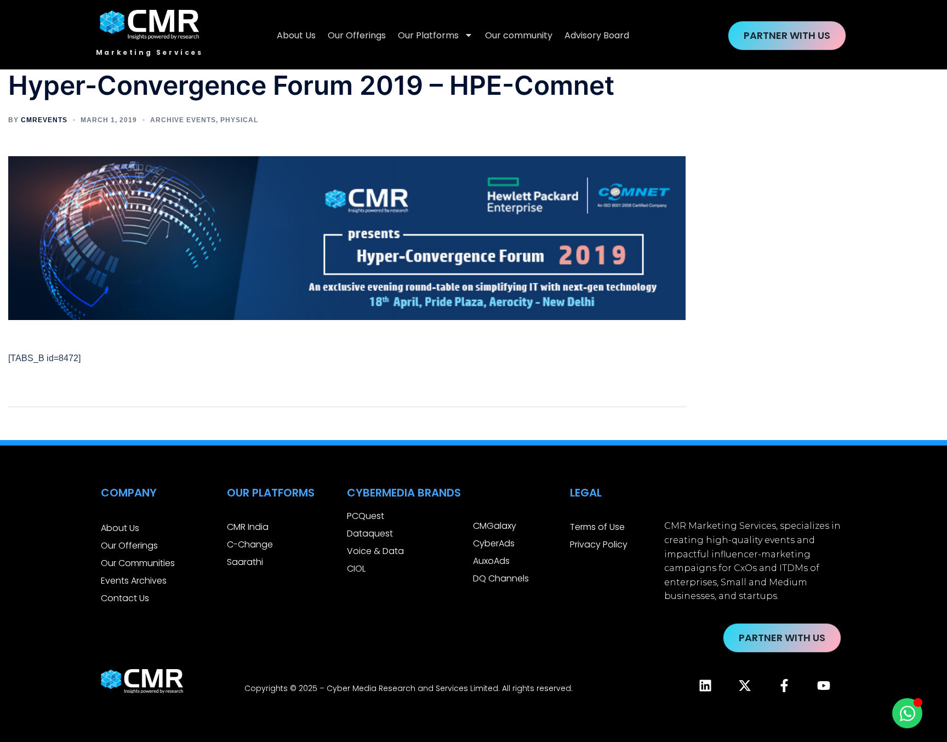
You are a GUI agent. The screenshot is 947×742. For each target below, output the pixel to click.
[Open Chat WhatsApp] (907, 713)
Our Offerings (357, 35)
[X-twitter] (745, 685)
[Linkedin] (705, 685)
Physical (239, 120)
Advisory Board (596, 35)
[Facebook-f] (784, 685)
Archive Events (183, 120)
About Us (296, 35)
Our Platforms (428, 35)
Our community (518, 35)
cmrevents (44, 120)
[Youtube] (823, 685)
